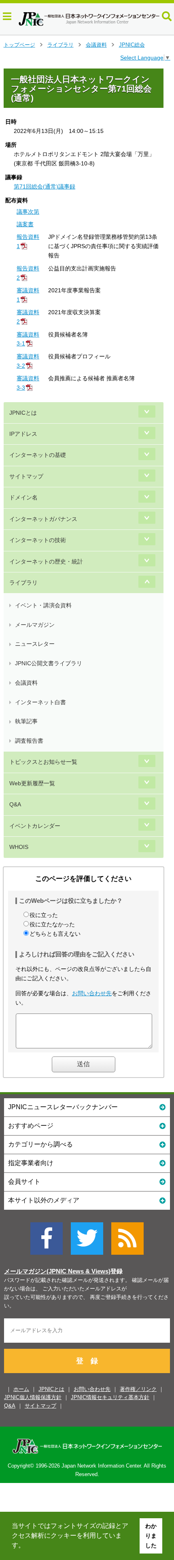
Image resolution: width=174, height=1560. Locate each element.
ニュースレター (35, 644)
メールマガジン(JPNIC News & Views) (57, 1271)
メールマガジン (35, 624)
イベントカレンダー (34, 826)
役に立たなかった (52, 924)
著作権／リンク (138, 1389)
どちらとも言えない (55, 933)
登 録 (87, 1361)
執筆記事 (26, 721)
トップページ (19, 45)
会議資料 (96, 45)
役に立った (44, 915)
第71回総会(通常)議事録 (44, 186)
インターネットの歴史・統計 (46, 561)
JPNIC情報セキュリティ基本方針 (110, 1397)
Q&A (15, 804)
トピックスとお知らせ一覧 (43, 762)
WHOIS (18, 847)
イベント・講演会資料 (43, 605)
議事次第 (28, 211)
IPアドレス (23, 434)
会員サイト (24, 1181)
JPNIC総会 (132, 45)
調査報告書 (29, 740)
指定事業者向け (30, 1162)
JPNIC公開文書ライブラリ (48, 663)
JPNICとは (23, 412)
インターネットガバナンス (43, 519)
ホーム (21, 1389)
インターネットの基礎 (37, 455)
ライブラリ (60, 45)
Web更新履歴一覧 (32, 783)
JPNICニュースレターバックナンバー (63, 1107)
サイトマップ (26, 476)
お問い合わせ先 (92, 993)
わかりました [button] (151, 1536)
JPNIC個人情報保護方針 (33, 1397)
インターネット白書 (40, 702)
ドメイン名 (23, 497)
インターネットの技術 (37, 540)
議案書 (25, 224)
